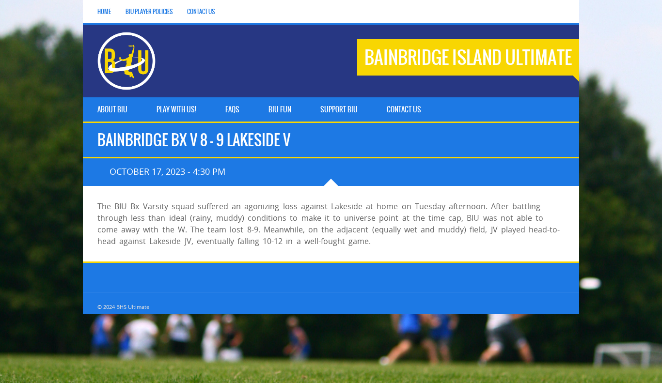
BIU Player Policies (149, 11)
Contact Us (201, 11)
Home (104, 11)
